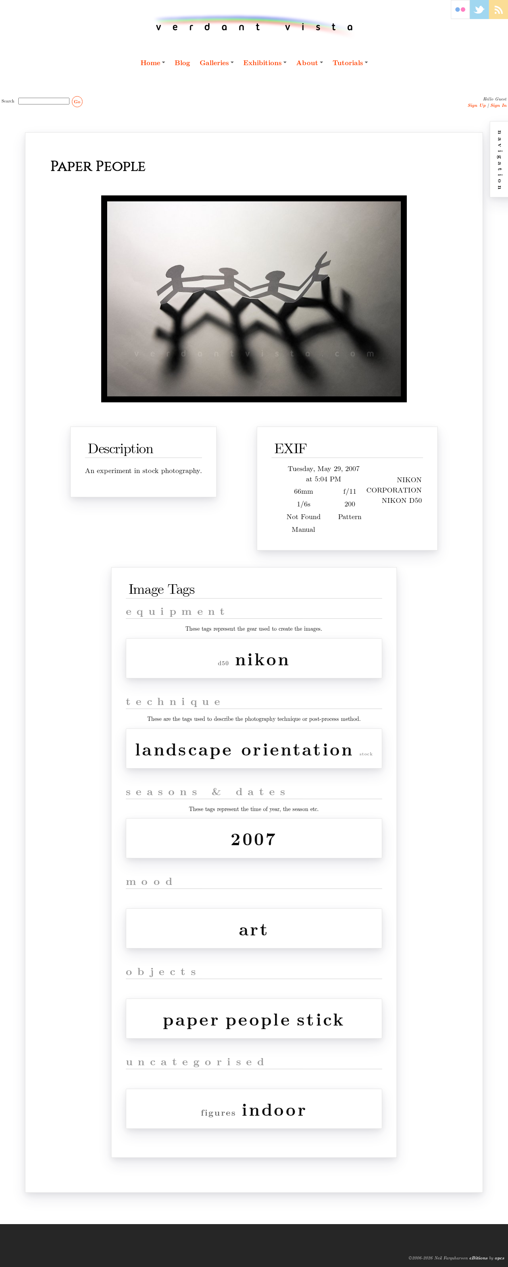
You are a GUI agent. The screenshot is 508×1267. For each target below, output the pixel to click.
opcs (499, 1257)
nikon (263, 658)
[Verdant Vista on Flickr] (460, 17)
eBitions (478, 1257)
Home (150, 62)
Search (9, 100)
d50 (223, 663)
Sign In (498, 105)
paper (191, 1018)
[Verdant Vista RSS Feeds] (498, 17)
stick (321, 1018)
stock (366, 754)
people (258, 1018)
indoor (274, 1108)
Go (77, 101)
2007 (254, 838)
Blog (182, 62)
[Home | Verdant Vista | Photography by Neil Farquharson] (254, 26)
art (254, 928)
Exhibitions (262, 62)
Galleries (214, 62)
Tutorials (348, 62)
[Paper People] (254, 403)
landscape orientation (244, 748)
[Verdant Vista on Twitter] (479, 17)
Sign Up (477, 105)
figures (218, 1112)
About (307, 62)
